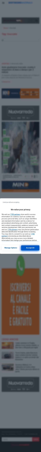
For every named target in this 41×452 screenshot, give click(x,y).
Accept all (30, 248)
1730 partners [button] (15, 214)
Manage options (10, 248)
